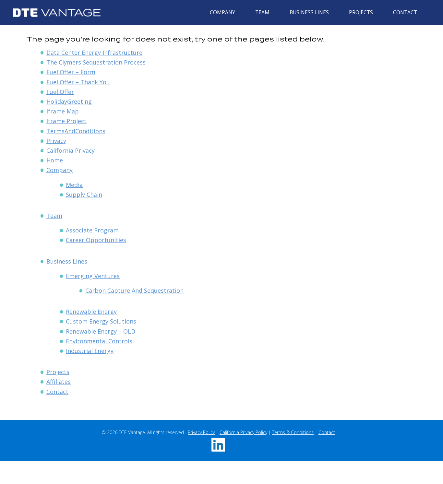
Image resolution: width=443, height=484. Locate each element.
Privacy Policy (201, 432)
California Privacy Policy (243, 432)
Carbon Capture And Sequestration (134, 290)
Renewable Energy (91, 311)
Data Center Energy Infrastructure (94, 52)
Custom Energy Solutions (101, 321)
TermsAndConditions (75, 131)
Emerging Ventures (93, 276)
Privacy (56, 141)
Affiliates (58, 381)
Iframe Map (62, 111)
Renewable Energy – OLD (100, 331)
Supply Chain (84, 194)
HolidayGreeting (69, 101)
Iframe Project (66, 121)
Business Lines (309, 12)
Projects (361, 12)
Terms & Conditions (293, 432)
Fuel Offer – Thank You (78, 82)
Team (262, 12)
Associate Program (92, 230)
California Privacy (70, 150)
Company (222, 12)
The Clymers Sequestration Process (96, 62)
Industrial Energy (90, 351)
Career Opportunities (96, 240)
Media (74, 185)
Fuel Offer (60, 92)
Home (54, 160)
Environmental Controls (99, 341)
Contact (405, 12)
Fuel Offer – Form (70, 72)
